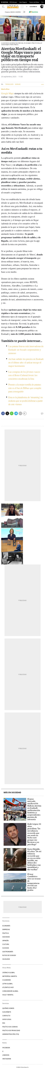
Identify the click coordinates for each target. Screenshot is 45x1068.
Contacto (6, 1016)
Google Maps (7, 93)
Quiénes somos (8, 1008)
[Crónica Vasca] (13, 6)
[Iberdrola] (33, 12)
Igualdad (6, 959)
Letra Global (7, 984)
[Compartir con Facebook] (3, 413)
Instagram (6, 1059)
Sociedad (6, 937)
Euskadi (17, 84)
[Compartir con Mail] (20, 413)
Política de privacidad (11, 1030)
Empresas (6, 929)
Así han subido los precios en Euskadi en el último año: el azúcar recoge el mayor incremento (25, 362)
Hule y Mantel (7, 995)
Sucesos (5, 948)
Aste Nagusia (23, 2)
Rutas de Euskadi (9, 955)
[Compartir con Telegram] (16, 413)
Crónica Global (8, 973)
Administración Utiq (10, 1034)
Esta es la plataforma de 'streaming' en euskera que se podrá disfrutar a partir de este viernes (25, 401)
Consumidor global (10, 991)
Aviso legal (6, 1019)
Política (5, 933)
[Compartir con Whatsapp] (11, 413)
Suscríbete (6, 1012)
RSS (3, 1023)
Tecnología (9, 84)
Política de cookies (10, 1027)
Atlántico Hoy (8, 987)
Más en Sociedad (12, 792)
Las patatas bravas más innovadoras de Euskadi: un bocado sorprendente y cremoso (25, 350)
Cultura (5, 944)
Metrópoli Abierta (9, 976)
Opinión (5, 941)
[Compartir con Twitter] (7, 413)
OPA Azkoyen (13, 2)
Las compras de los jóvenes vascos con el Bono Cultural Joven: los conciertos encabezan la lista (24, 375)
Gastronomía (7, 952)
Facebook (6, 1048)
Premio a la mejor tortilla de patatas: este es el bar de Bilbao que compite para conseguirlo (24, 388)
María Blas (5, 89)
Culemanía (6, 980)
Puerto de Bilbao (34, 2)
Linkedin (5, 1055)
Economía (6, 926)
